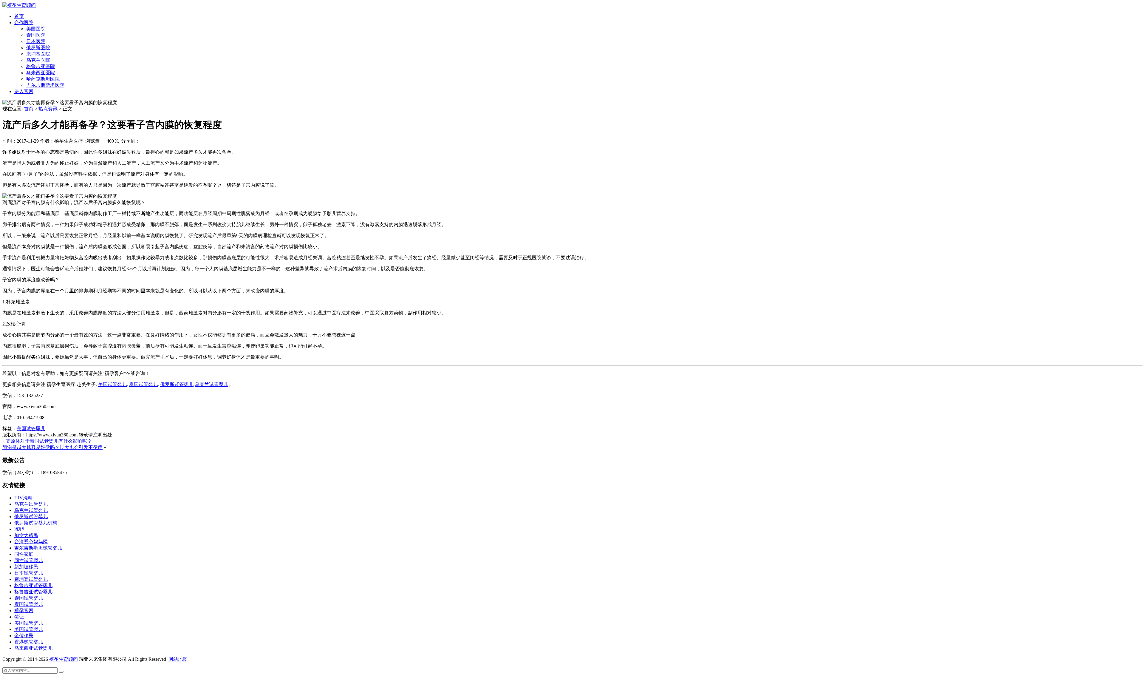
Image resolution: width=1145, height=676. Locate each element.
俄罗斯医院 (38, 47)
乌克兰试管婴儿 (31, 504)
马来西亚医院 (40, 72)
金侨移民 (23, 635)
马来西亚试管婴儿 (33, 648)
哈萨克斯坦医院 (43, 78)
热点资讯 (48, 108)
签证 (19, 616)
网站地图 (178, 659)
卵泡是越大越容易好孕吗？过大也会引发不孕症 (52, 447)
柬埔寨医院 (38, 53)
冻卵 (19, 529)
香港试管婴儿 (28, 641)
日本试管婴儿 (28, 572)
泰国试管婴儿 (28, 598)
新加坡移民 (26, 566)
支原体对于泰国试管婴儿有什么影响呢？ (49, 441)
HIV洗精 (23, 497)
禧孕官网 (23, 610)
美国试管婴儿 (31, 428)
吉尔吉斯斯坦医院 (45, 85)
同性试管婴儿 (28, 560)
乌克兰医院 (38, 60)
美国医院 (35, 28)
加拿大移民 (26, 535)
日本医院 (35, 41)
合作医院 (23, 22)
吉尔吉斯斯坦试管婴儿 (38, 547)
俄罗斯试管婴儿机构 (35, 522)
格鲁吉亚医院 (40, 66)
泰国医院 (35, 35)
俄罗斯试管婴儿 (31, 516)
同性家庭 (23, 554)
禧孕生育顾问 (63, 659)
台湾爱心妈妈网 (31, 541)
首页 (19, 16)
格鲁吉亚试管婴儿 (33, 585)
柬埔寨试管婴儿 (31, 579)
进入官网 (23, 91)
